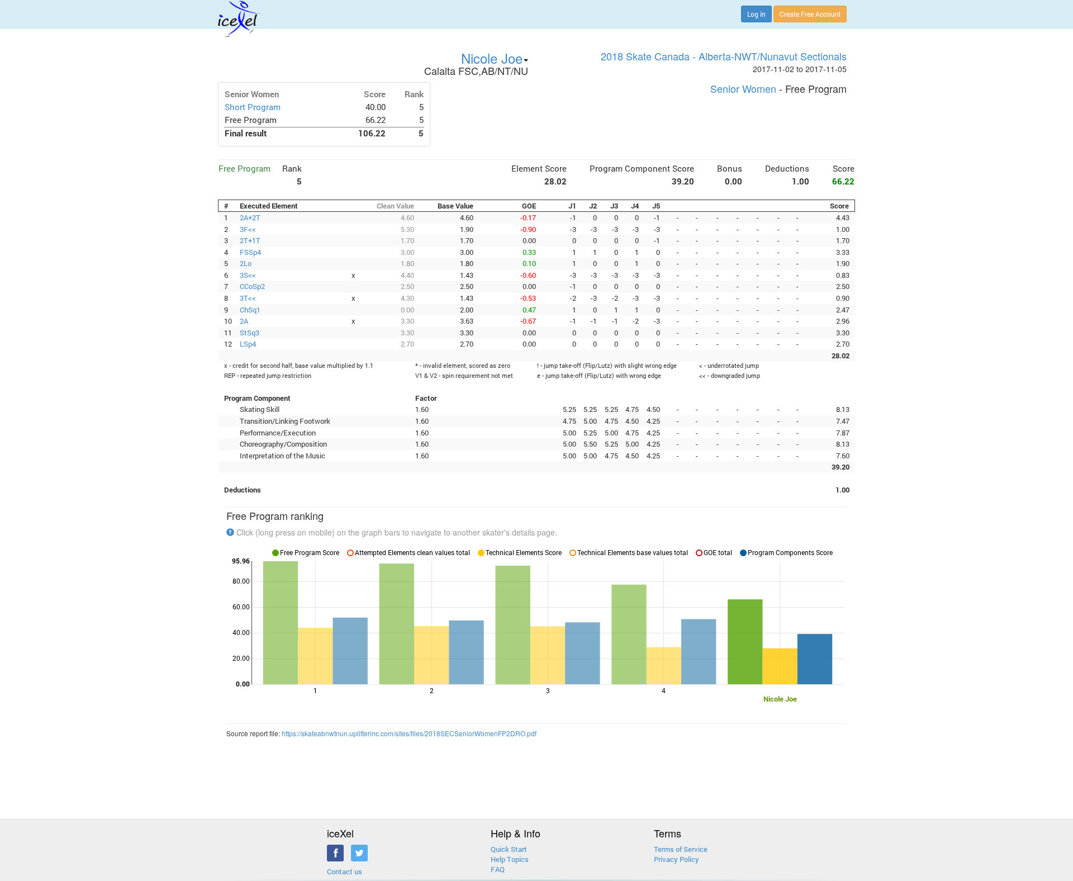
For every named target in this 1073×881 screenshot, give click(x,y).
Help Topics (510, 859)
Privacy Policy (676, 859)
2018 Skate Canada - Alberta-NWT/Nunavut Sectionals (724, 56)
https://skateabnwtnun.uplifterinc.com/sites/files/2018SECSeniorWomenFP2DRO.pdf (409, 733)
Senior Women (743, 88)
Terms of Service (681, 849)
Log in (756, 14)
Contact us (344, 871)
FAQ (498, 869)
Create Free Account (810, 14)
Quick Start (509, 849)
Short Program (253, 107)
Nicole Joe (492, 58)
